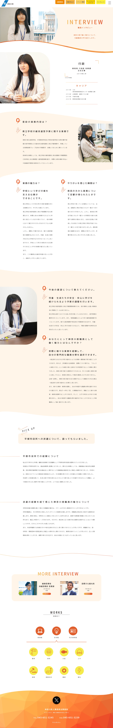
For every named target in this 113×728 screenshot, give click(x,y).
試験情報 (60, 2)
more (46, 594)
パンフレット (101, 2)
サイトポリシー (56, 722)
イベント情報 (80, 2)
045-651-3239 (71, 717)
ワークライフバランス (91, 2)
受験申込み (70, 2)
